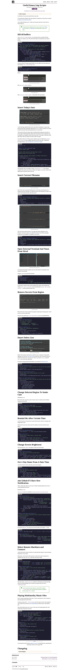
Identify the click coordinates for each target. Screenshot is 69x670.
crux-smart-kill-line (31, 356)
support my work (33, 643)
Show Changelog (22, 651)
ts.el (25, 138)
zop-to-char (45, 361)
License (19, 666)
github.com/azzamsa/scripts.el (25, 19)
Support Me (14, 666)
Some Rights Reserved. (24, 668)
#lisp (36, 8)
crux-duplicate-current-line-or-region (34, 141)
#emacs (33, 8)
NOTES (52, 1)
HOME (44, 1)
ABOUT (55, 1)
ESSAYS (48, 1)
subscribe (32, 28)
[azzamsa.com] (13, 2)
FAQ (23, 666)
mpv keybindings (33, 603)
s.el (29, 232)
